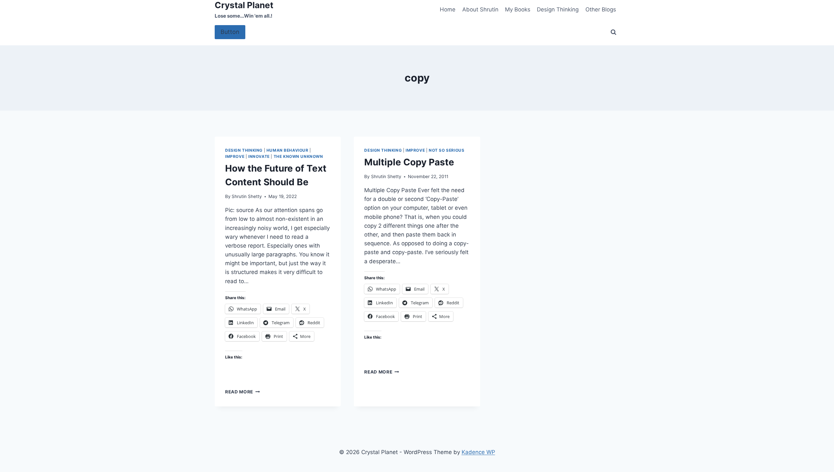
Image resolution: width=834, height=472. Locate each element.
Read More (242, 391)
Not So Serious (446, 150)
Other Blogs (600, 9)
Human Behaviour (287, 150)
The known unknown (298, 156)
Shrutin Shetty (247, 196)
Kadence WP (478, 452)
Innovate (259, 156)
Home (447, 9)
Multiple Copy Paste (409, 162)
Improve (234, 156)
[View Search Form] (613, 32)
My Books (517, 9)
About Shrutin (480, 9)
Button (230, 31)
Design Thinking (558, 9)
